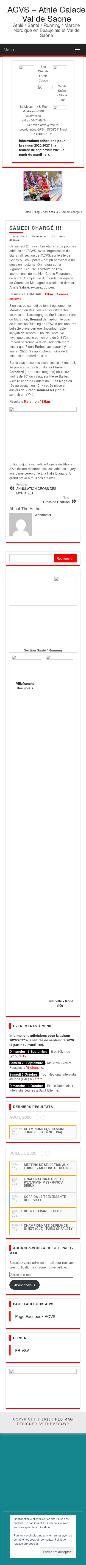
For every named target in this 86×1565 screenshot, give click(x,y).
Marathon (31, 401)
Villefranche (34, 1067)
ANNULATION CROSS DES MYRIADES (36, 489)
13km (46, 401)
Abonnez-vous (24, 1285)
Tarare (37, 1079)
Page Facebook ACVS (34, 1304)
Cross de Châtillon (56, 499)
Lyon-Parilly (17, 1056)
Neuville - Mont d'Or (61, 1003)
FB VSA (19, 1338)
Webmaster (39, 236)
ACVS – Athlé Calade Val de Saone (46, 13)
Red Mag (64, 1419)
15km (48, 294)
